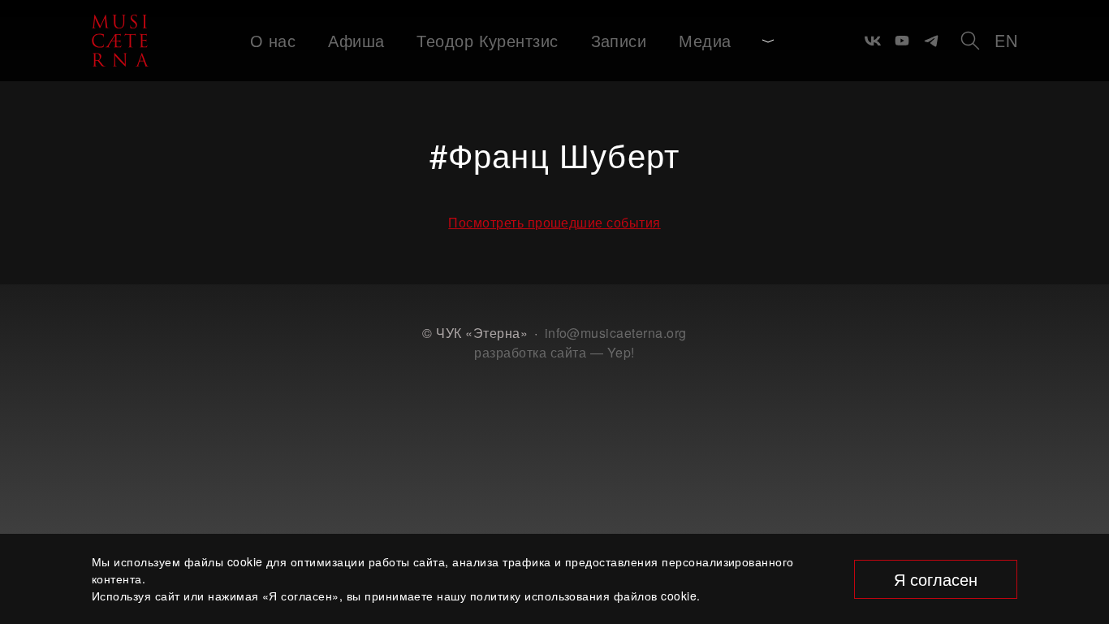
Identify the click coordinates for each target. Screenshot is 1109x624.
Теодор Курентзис (487, 40)
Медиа (705, 40)
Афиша (356, 40)
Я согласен (935, 579)
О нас (273, 40)
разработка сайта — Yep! (554, 352)
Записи (619, 40)
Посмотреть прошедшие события (554, 222)
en (1006, 40)
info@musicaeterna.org (616, 332)
